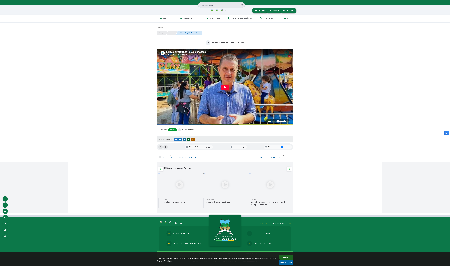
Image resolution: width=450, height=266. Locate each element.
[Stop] (165, 147)
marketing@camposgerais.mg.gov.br (187, 243)
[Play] (160, 147)
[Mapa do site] (5, 230)
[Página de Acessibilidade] (5, 236)
